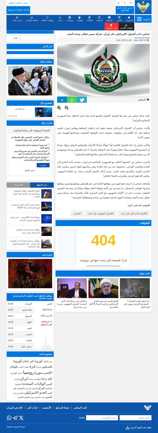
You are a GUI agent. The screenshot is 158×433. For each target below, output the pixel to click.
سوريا (39, 373)
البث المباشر (12, 116)
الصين (48, 396)
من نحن (25, 3)
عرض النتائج (30, 170)
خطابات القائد (46, 61)
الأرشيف (10, 3)
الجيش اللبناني (24, 397)
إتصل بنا (18, 3)
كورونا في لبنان (33, 361)
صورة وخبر (47, 254)
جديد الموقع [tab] (42, 185)
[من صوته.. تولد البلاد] (30, 273)
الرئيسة (129, 20)
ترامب (37, 378)
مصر (50, 361)
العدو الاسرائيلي (35, 392)
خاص (60, 20)
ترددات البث (17, 20)
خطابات (89, 20)
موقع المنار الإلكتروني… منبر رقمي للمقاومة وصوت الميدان (25, 218)
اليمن (49, 384)
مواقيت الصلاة (47, 20)
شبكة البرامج (62, 407)
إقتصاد (80, 20)
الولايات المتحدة (34, 384)
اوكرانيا (17, 379)
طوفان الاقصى (24, 367)
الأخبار (119, 20)
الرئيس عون (35, 397)
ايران (24, 378)
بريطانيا (31, 379)
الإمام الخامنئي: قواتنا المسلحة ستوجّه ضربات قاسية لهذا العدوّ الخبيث (26, 194)
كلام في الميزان (14, 407)
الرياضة (99, 20)
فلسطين (142, 99)
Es (131, 3)
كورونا (17, 361)
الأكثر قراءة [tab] (18, 185)
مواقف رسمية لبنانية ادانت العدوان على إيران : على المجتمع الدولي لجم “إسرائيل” (25, 244)
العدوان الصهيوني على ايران (100, 213)
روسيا (28, 372)
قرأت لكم (32, 407)
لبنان (45, 361)
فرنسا (38, 367)
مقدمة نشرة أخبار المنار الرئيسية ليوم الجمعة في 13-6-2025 (26, 206)
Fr (124, 3)
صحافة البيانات (32, 20)
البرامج (109, 20)
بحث (15, 38)
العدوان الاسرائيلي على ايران (133, 213)
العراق (41, 388)
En (119, 3)
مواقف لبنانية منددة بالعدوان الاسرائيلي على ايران (28, 231)
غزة (32, 366)
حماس (76, 213)
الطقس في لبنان (18, 393)
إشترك (82, 417)
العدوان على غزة (31, 388)
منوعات (70, 20)
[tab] (30, 130)
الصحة (43, 397)
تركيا (44, 378)
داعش (20, 373)
